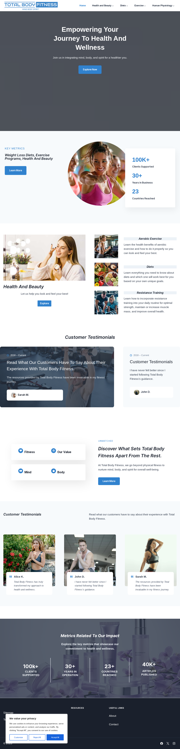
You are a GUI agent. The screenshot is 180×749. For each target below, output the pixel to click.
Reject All (37, 737)
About (112, 715)
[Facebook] (161, 743)
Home (82, 5)
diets (150, 266)
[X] (167, 743)
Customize (18, 737)
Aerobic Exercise (150, 238)
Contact (113, 724)
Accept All (55, 737)
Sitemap (8, 712)
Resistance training (150, 292)
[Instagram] (174, 743)
